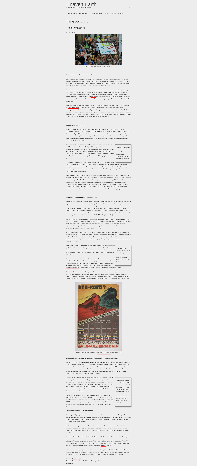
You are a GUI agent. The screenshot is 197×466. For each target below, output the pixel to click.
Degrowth (74, 459)
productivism (99, 461)
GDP (86, 461)
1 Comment (69, 463)
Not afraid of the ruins (95, 13)
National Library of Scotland (104, 354)
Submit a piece (83, 13)
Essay (79, 459)
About (68, 13)
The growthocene (75, 27)
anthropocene (74, 461)
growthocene (91, 461)
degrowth (81, 461)
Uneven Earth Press (117, 13)
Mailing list (74, 13)
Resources (107, 13)
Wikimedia (109, 66)
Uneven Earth (81, 4)
